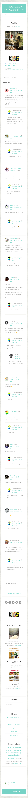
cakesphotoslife (14, 509)
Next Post (13, 77)
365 (10, 68)
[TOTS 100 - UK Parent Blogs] (10, 782)
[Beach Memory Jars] (14, 639)
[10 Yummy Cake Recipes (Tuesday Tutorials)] (14, 681)
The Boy (21, 69)
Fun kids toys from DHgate (14, 747)
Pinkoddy (12, 88)
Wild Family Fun (14, 735)
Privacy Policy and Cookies (14, 772)
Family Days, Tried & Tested (14, 717)
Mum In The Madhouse (14, 724)
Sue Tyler (12, 444)
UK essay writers (10, 758)
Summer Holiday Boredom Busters (14, 662)
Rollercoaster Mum (15, 135)
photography (12, 69)
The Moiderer (14, 731)
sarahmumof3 (13, 378)
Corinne (12, 277)
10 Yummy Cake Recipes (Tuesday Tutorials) (14, 683)
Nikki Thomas (13, 238)
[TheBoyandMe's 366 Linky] (14, 58)
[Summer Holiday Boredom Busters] (14, 659)
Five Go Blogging (14, 476)
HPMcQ (14, 721)
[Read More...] (17, 645)
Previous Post (6, 77)
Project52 (17, 69)
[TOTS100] (10, 783)
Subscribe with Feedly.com (14, 593)
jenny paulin (13, 205)
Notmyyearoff (13, 411)
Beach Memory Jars (14, 641)
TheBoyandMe (14, 6)
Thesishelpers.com (17, 763)
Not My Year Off (14, 728)
